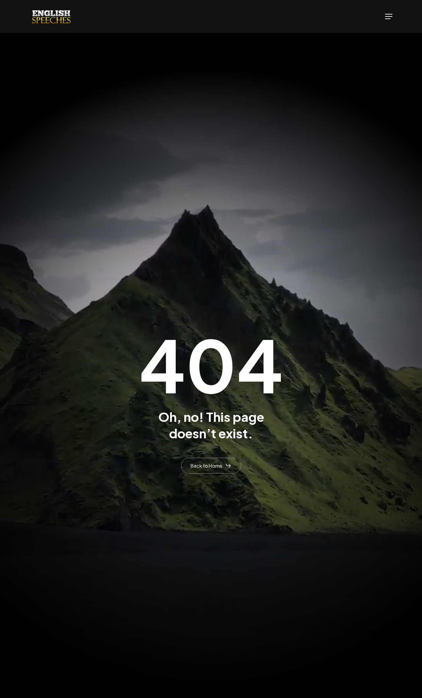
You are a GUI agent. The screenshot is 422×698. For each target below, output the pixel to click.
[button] (388, 16)
